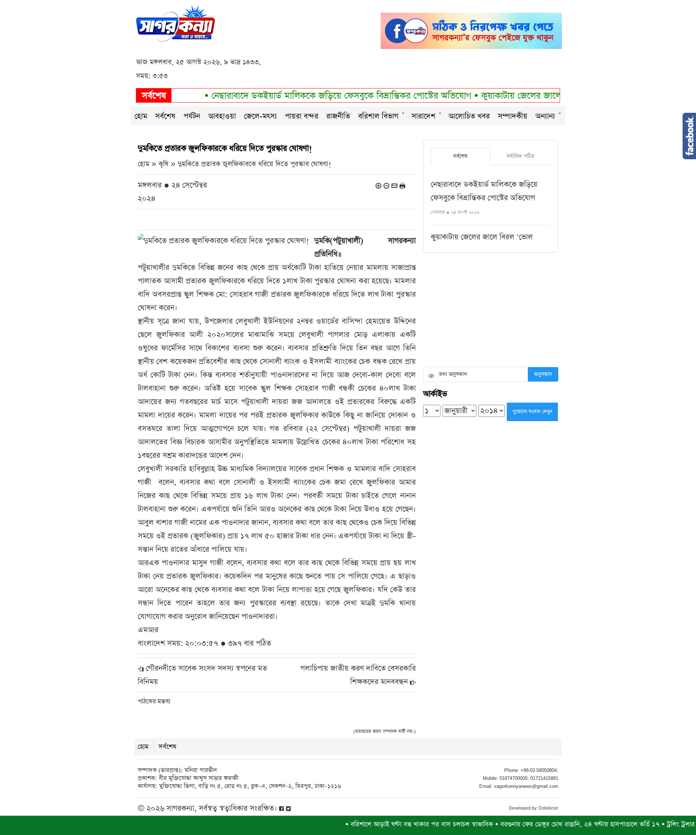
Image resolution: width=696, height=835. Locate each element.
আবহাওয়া (222, 116)
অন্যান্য (545, 116)
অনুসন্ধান (543, 374)
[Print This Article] (402, 185)
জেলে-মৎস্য (260, 116)
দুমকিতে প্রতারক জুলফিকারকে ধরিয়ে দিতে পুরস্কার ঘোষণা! (254, 164)
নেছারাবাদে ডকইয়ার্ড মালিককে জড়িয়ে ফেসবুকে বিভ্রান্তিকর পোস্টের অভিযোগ (321, 96)
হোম (140, 116)
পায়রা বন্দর (301, 116)
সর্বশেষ (165, 116)
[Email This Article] (394, 185)
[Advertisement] (491, 310)
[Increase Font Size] (378, 185)
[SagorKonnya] (175, 22)
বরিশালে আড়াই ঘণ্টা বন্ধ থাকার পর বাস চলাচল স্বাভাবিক (400, 824)
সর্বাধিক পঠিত (520, 156)
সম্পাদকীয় (512, 116)
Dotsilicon (548, 808)
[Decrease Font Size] (386, 185)
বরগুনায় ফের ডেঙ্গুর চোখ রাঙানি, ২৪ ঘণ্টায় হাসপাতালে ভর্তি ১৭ (558, 824)
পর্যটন (191, 116)
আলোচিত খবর (469, 116)
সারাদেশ (423, 116)
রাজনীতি (338, 116)
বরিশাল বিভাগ (378, 116)
